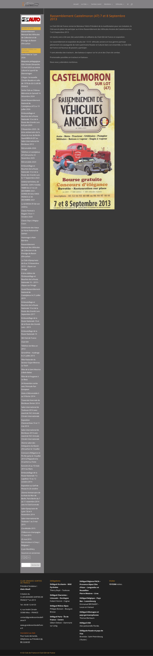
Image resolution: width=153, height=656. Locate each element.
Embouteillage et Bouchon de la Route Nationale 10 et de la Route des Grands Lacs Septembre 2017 (30, 308)
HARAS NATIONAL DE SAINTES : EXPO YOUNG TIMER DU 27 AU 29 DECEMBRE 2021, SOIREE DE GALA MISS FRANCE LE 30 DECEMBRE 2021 (30, 191)
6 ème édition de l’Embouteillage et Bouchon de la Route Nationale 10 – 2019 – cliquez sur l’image (30, 279)
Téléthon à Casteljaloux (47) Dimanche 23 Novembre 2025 (30, 155)
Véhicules (119, 4)
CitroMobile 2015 (28, 528)
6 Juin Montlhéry (28, 549)
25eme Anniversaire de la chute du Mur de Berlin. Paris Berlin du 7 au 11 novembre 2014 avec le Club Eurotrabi (30, 498)
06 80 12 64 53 (30, 604)
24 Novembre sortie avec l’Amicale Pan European (29, 386)
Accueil (75, 4)
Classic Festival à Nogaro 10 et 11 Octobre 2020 (28, 213)
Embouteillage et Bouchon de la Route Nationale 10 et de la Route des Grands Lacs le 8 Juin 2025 (30, 119)
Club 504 (25, 342)
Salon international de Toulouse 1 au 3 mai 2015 (30, 521)
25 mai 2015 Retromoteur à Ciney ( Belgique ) (30, 542)
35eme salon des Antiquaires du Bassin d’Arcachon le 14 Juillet (30, 446)
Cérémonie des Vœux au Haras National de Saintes (30, 230)
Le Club (83, 4)
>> (29, 557)
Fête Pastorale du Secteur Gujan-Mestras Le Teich (30, 362)
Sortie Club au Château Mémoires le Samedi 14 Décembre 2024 (30, 93)
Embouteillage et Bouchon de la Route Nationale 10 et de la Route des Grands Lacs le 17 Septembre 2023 (30, 172)
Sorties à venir (96, 4)
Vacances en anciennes (30, 553)
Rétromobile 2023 (28, 162)
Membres (107, 4)
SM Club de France (28, 338)
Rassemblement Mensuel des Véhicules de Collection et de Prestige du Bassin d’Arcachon (30, 37)
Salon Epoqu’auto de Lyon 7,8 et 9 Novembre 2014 (29, 511)
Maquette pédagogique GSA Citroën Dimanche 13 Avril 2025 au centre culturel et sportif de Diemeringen (30, 67)
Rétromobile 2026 (28, 148)
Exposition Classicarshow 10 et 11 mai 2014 (30, 423)
